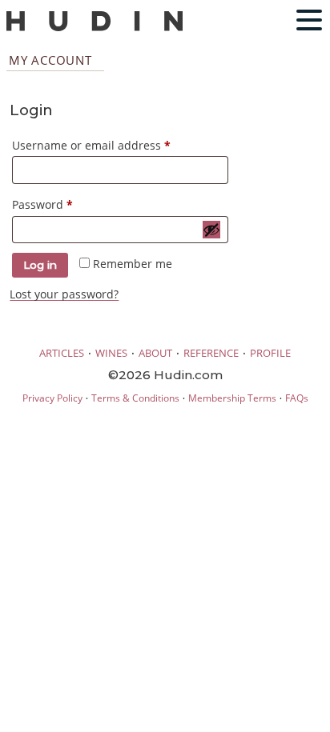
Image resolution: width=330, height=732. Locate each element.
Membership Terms (232, 398)
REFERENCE (211, 353)
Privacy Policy (52, 398)
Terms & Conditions (135, 398)
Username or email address (115, 145)
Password (67, 204)
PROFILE (270, 353)
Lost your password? (64, 294)
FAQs (296, 398)
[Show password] (211, 229)
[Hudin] (94, 28)
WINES (111, 353)
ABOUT (155, 353)
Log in (40, 264)
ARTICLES (61, 353)
